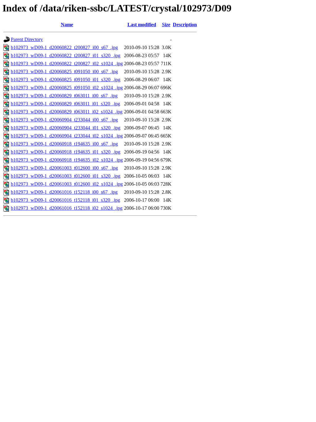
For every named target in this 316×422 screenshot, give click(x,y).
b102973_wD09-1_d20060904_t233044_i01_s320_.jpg (65, 127)
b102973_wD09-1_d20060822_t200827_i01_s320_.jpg (65, 55)
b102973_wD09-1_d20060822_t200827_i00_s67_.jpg (64, 47)
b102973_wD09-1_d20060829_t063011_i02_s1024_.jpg (67, 111)
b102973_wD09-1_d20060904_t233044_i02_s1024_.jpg (67, 135)
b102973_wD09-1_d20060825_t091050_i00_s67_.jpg (64, 71)
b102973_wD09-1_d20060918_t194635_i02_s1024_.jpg (67, 159)
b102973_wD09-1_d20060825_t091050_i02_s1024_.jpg (67, 87)
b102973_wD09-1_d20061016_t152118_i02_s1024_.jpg (67, 208)
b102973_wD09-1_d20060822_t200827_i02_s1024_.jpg (67, 63)
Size (166, 24)
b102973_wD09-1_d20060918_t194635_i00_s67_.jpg (64, 143)
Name (67, 24)
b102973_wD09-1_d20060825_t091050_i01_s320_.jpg (65, 79)
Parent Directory (27, 39)
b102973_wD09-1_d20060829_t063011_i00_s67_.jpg (64, 95)
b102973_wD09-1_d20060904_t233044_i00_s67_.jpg (64, 119)
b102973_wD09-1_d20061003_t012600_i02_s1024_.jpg (67, 184)
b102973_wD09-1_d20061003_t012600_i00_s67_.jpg (64, 168)
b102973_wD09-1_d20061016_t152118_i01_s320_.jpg (65, 200)
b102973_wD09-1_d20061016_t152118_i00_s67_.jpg (64, 192)
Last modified (141, 24)
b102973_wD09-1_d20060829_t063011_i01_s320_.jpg (65, 103)
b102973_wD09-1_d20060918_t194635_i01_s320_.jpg (65, 151)
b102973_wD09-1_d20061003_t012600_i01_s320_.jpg (65, 176)
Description (185, 24)
